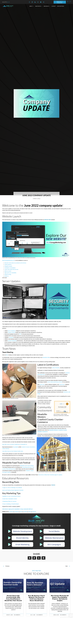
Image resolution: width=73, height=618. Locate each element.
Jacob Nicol (62, 384)
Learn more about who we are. (11, 269)
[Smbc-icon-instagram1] (32, 2)
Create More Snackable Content (9, 498)
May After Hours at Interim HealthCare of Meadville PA (14, 444)
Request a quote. (8, 266)
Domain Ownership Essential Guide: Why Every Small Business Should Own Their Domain (13, 598)
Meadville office (46, 357)
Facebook (11, 511)
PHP (20, 334)
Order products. (8, 264)
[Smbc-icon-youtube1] (38, 2)
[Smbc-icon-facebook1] (29, 2)
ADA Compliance (12, 330)
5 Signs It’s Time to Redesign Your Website (12, 487)
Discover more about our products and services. (15, 262)
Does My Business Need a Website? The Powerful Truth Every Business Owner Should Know (36, 598)
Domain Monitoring (12, 340)
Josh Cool (42, 384)
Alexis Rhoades (55, 367)
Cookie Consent (11, 332)
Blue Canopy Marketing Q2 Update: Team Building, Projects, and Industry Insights (60, 598)
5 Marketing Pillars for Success (9, 501)
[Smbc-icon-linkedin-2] (35, 2)
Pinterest (34, 511)
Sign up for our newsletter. (10, 272)
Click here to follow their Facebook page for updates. (50, 474)
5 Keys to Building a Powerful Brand (10, 504)
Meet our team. (8, 271)
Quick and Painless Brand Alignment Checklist (12, 490)
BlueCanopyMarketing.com (8, 260)
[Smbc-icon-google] (44, 2)
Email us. (7, 276)
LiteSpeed (11, 337)
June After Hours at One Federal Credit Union (12, 451)
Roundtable (15, 447)
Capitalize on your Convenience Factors (11, 496)
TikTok (21, 511)
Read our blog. (8, 274)
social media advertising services (54, 382)
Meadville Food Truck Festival (26, 465)
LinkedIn (25, 511)
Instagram (16, 511)
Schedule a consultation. (10, 267)
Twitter (29, 511)
